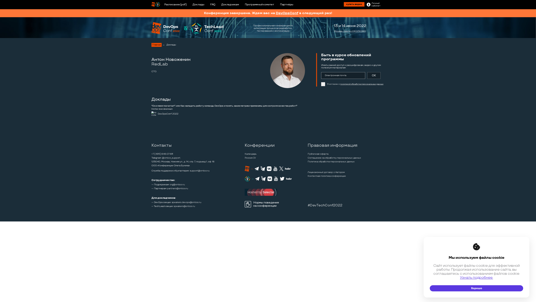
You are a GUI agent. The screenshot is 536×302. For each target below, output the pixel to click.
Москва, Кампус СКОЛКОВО (350, 31)
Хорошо (476, 288)
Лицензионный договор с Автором (326, 172)
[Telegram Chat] (256, 170)
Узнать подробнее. (476, 277)
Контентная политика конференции (327, 176)
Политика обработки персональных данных (331, 162)
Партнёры (286, 4)
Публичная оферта (318, 154)
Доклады (198, 4)
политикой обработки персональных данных (361, 84)
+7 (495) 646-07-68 (162, 154)
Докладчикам (230, 4)
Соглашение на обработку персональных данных (334, 158)
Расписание (172, 4)
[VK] (269, 170)
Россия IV (250, 158)
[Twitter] (281, 170)
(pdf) (183, 4)
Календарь (251, 154)
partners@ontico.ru (177, 188)
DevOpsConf (287, 13)
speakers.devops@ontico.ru (186, 202)
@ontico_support (171, 158)
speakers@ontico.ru (184, 206)
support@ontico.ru (200, 171)
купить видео (354, 4)
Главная (156, 44)
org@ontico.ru (177, 184)
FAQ (212, 4)
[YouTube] (275, 170)
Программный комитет (259, 4)
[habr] (288, 169)
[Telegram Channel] (263, 171)
